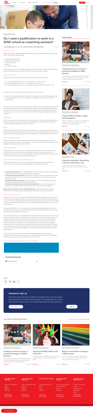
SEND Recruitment (39, 47)
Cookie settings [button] (77, 407)
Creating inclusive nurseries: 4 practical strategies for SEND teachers (74, 71)
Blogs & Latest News (33, 2)
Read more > (65, 81)
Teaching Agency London (61, 379)
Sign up (82, 2)
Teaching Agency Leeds (46, 378)
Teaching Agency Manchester (78, 379)
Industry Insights (28, 47)
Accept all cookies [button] (9, 410)
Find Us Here (8, 394)
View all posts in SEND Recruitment (79, 319)
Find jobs (14, 2)
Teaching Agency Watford (10, 379)
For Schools (22, 2)
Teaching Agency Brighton (27, 379)
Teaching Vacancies (31, 248)
